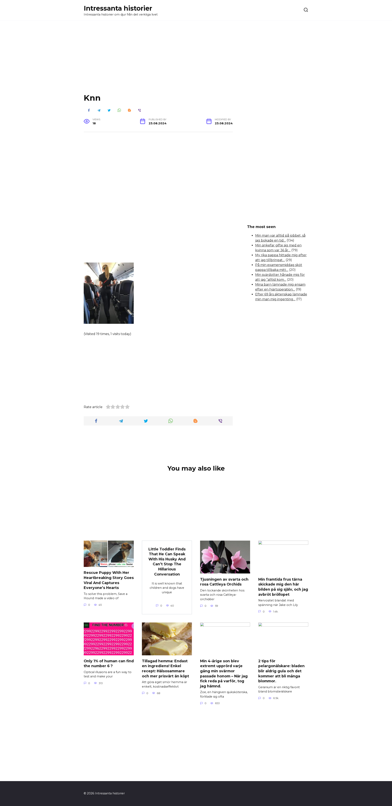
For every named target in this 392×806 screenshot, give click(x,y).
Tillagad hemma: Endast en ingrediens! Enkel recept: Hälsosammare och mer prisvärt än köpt (165, 668)
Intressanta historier (118, 8)
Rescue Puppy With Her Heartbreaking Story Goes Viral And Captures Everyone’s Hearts (109, 580)
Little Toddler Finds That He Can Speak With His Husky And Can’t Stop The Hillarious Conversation (167, 561)
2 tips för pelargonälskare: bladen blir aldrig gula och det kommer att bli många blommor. (281, 671)
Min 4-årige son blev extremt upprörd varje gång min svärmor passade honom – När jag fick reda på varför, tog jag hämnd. (224, 673)
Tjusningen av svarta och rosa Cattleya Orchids (224, 581)
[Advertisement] (196, 60)
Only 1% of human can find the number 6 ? (109, 663)
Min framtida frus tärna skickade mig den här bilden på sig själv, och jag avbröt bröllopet (283, 586)
